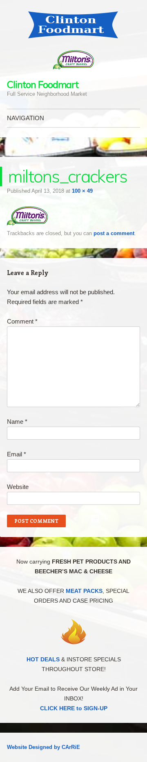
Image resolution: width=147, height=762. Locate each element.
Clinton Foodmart (42, 84)
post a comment (114, 233)
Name (17, 421)
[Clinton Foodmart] (73, 25)
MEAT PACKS (84, 591)
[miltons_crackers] (27, 223)
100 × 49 (82, 191)
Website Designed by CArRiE (43, 747)
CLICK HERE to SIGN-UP (73, 708)
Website (18, 486)
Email (16, 454)
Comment (22, 321)
